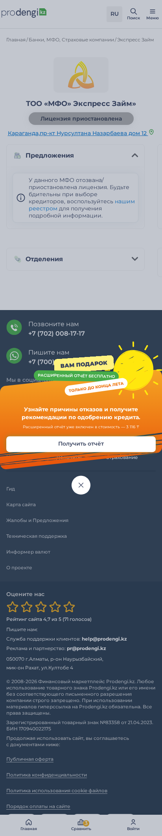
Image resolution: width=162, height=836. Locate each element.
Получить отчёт (81, 444)
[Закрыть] (81, 485)
